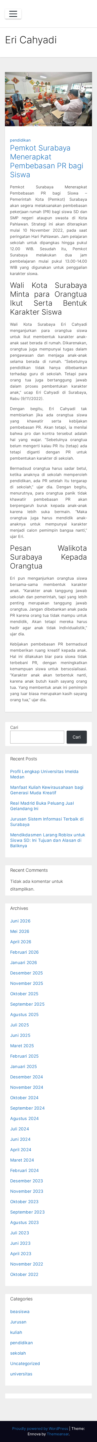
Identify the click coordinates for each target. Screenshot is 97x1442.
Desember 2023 (26, 1180)
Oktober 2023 (24, 1201)
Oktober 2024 (24, 1097)
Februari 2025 (24, 1056)
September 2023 (27, 1212)
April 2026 (20, 941)
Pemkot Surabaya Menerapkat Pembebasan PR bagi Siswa (46, 161)
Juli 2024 (19, 1128)
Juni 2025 (20, 1035)
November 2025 (26, 983)
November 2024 (27, 1087)
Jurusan (18, 1321)
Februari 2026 (24, 952)
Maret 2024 (22, 1160)
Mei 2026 (20, 931)
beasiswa (20, 1311)
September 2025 (27, 1004)
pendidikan (20, 140)
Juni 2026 (20, 921)
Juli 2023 (19, 1232)
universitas (21, 1373)
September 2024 (27, 1108)
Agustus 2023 (24, 1222)
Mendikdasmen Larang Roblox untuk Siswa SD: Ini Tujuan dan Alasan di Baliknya (47, 840)
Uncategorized (25, 1363)
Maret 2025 (22, 1045)
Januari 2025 (23, 1066)
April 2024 (20, 1149)
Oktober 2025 (24, 993)
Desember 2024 (26, 1076)
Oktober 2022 (24, 1274)
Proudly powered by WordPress (40, 1428)
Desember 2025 (26, 972)
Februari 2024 (24, 1170)
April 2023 (20, 1253)
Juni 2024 (20, 1139)
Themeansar (58, 1434)
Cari (14, 727)
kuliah (16, 1332)
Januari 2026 (23, 962)
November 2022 (26, 1264)
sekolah (18, 1353)
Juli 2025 (19, 1024)
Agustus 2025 (24, 1014)
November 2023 (27, 1191)
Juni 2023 (20, 1243)
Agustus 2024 (24, 1118)
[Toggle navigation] (13, 14)
